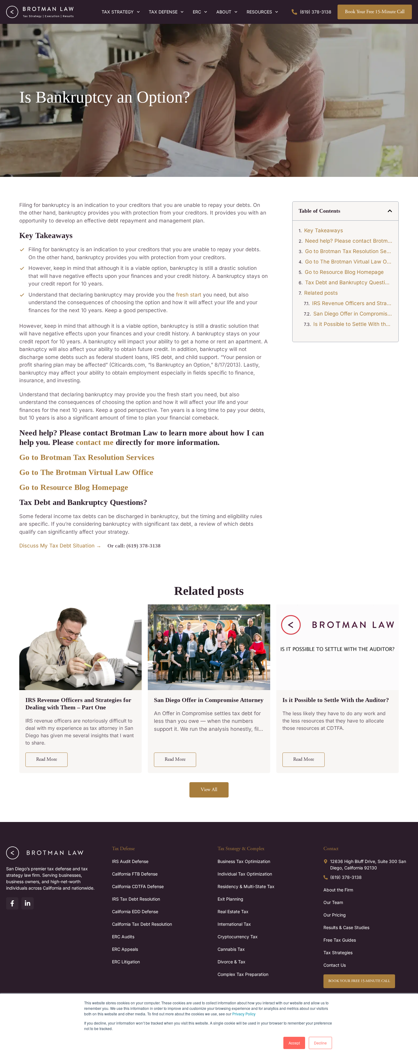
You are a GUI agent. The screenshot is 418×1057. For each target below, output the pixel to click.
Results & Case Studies (346, 927)
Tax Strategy (118, 11)
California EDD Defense (135, 911)
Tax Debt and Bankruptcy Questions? (348, 282)
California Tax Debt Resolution (142, 924)
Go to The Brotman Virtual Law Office (348, 262)
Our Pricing (334, 914)
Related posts (321, 293)
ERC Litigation (126, 961)
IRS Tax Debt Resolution (136, 899)
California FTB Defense (135, 873)
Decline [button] (320, 1042)
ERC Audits (123, 936)
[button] (389, 210)
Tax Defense (163, 11)
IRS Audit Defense (130, 861)
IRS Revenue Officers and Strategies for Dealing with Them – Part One (352, 303)
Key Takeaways (323, 230)
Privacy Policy (244, 1013)
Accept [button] (294, 1042)
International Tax (234, 924)
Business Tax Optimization (244, 861)
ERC (197, 11)
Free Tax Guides (339, 940)
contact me (95, 442)
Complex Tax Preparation (243, 974)
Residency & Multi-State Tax (246, 886)
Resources (259, 11)
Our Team (333, 902)
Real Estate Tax (233, 911)
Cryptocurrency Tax (238, 936)
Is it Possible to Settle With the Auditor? (352, 324)
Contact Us (334, 965)
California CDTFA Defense (138, 886)
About (223, 11)
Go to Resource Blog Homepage (73, 487)
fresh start (189, 295)
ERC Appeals (125, 949)
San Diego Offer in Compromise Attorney (352, 314)
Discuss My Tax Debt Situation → (60, 546)
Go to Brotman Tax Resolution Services (348, 251)
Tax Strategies (338, 952)
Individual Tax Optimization (245, 873)
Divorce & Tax (231, 961)
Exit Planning (230, 899)
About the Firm (338, 889)
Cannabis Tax (231, 949)
